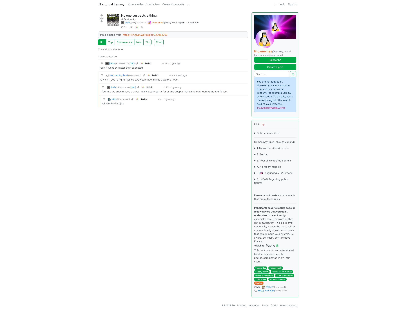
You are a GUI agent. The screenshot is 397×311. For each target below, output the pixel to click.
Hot (102, 42)
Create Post (153, 4)
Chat (159, 42)
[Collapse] (101, 63)
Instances (254, 305)
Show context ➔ (107, 56)
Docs (265, 305)
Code (274, 305)
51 (125, 27)
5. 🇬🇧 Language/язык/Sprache (274, 173)
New (139, 42)
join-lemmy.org (288, 305)
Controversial (124, 42)
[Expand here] (113, 20)
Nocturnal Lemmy (111, 4)
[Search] (275, 4)
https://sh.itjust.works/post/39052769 (145, 34)
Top (110, 42)
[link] (131, 27)
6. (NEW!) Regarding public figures (271, 181)
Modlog (258, 283)
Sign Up (292, 4)
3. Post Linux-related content (274, 160)
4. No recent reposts (269, 166)
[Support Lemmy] (188, 4)
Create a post (275, 67)
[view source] (141, 27)
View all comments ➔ (110, 49)
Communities (135, 4)
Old (147, 42)
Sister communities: (268, 133)
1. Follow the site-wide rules (273, 148)
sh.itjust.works (128, 19)
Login (282, 4)
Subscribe (275, 59)
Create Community (173, 4)
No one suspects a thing (139, 15)
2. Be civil (262, 154)
